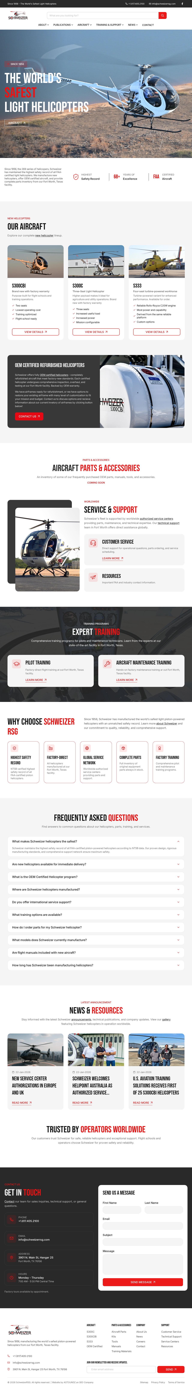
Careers (140, 1341)
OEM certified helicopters (54, 374)
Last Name (151, 1202)
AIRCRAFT (15, 122)
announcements (81, 1019)
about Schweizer (166, 723)
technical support (168, 523)
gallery (166, 1019)
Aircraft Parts (119, 1331)
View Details (33, 332)
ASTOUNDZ (70, 1382)
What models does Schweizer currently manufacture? (49, 940)
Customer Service (171, 1331)
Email (106, 1218)
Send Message (141, 1282)
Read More (20, 1102)
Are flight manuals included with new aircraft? (44, 952)
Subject (107, 1235)
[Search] (163, 15)
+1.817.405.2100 (136, 3)
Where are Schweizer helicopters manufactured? (46, 889)
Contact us (27, 416)
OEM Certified (94, 1346)
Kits (114, 1336)
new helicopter (44, 235)
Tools (115, 1341)
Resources (167, 1346)
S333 (90, 1341)
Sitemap (144, 1382)
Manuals (116, 1346)
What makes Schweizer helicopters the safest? (44, 841)
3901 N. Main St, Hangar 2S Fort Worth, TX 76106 (40, 1369)
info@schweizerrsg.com (164, 3)
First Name (110, 1202)
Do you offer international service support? (41, 902)
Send (169, 1369)
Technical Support (171, 1336)
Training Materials (121, 1351)
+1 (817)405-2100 (22, 1356)
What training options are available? (37, 915)
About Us (141, 1331)
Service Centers (170, 1341)
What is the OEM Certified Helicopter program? (45, 877)
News (139, 1336)
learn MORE (111, 558)
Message (108, 1251)
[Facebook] (182, 4)
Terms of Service (176, 1382)
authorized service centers (156, 518)
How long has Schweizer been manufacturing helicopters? (52, 965)
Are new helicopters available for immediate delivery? (49, 864)
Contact (9, 1201)
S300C (90, 1331)
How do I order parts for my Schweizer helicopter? (47, 927)
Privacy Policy (158, 1382)
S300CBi (92, 1336)
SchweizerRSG (23, 1382)
